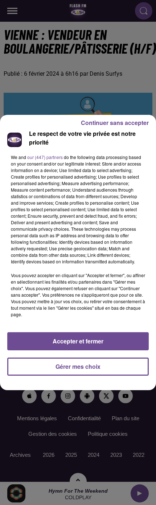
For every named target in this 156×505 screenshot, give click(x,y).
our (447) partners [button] (45, 157)
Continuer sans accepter (115, 122)
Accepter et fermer (78, 341)
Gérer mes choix (78, 366)
